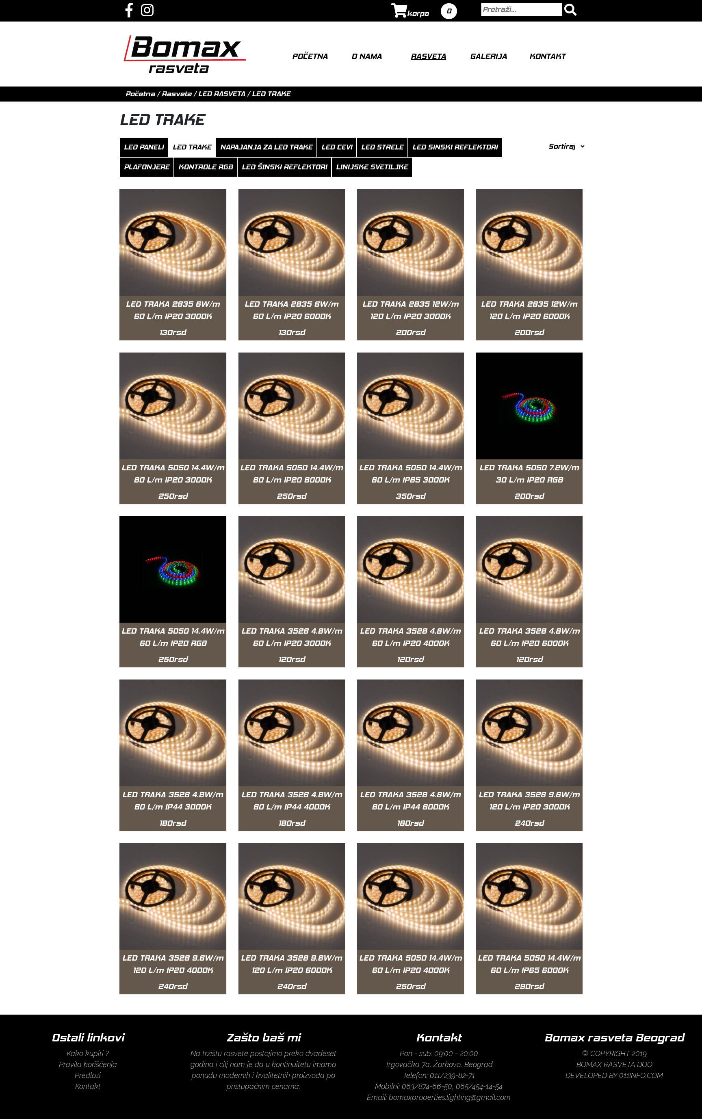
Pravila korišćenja (88, 1064)
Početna (310, 56)
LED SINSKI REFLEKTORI (455, 147)
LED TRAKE (271, 93)
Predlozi (88, 1075)
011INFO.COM (641, 1075)
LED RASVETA (221, 93)
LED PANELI (144, 147)
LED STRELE (382, 147)
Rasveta (428, 56)
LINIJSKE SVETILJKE (372, 166)
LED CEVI (336, 147)
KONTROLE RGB (205, 166)
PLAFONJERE (146, 166)
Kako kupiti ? (88, 1053)
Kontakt (547, 56)
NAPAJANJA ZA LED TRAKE (266, 147)
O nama (366, 56)
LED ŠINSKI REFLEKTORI (284, 166)
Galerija (488, 56)
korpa (418, 13)
